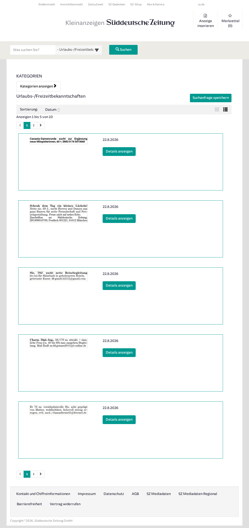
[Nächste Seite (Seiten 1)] (40, 125)
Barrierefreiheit (29, 504)
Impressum (87, 494)
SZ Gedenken (116, 4)
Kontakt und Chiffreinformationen (43, 494)
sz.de (201, 4)
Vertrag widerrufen (65, 504)
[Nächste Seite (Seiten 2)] (40, 474)
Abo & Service (155, 4)
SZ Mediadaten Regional (197, 494)
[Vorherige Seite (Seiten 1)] (20, 125)
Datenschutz (114, 494)
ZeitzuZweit (95, 4)
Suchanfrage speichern (211, 98)
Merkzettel (231, 23)
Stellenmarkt (46, 4)
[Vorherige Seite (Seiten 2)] (20, 474)
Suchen (125, 50)
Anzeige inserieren (205, 23)
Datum (50, 110)
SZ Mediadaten (159, 494)
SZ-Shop (136, 4)
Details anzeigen (121, 151)
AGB (135, 494)
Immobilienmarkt (71, 4)
